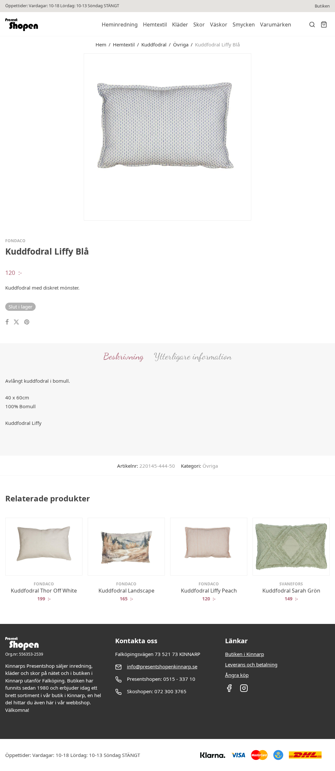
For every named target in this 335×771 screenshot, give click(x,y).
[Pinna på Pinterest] (27, 322)
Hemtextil (155, 24)
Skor (199, 24)
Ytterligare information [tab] (193, 356)
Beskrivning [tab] (123, 356)
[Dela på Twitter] (16, 322)
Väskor (218, 24)
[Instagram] (244, 690)
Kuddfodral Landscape (126, 590)
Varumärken (275, 24)
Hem (101, 44)
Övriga (180, 44)
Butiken (322, 6)
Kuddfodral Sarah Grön (291, 590)
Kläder (180, 24)
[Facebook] (229, 690)
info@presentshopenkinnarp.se (162, 666)
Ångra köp (237, 675)
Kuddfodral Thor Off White (44, 590)
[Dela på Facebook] (7, 322)
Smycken (244, 24)
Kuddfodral (154, 44)
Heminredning (120, 24)
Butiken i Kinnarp (244, 654)
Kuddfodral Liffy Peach (209, 590)
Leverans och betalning (251, 664)
